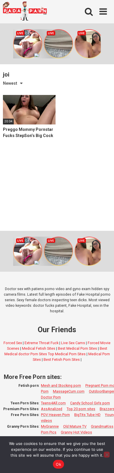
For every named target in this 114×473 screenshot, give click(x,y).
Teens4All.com (53, 403)
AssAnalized (51, 409)
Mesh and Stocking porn (61, 385)
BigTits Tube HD (87, 415)
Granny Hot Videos (76, 432)
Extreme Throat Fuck (41, 343)
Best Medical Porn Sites (77, 348)
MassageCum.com (68, 391)
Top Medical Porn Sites (67, 354)
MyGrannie (50, 426)
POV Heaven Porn (55, 415)
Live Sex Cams (73, 343)
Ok (58, 464)
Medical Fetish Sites (38, 348)
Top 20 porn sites (81, 409)
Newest (10, 83)
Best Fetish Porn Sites (62, 359)
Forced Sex (13, 343)
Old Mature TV (75, 426)
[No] (107, 455)
